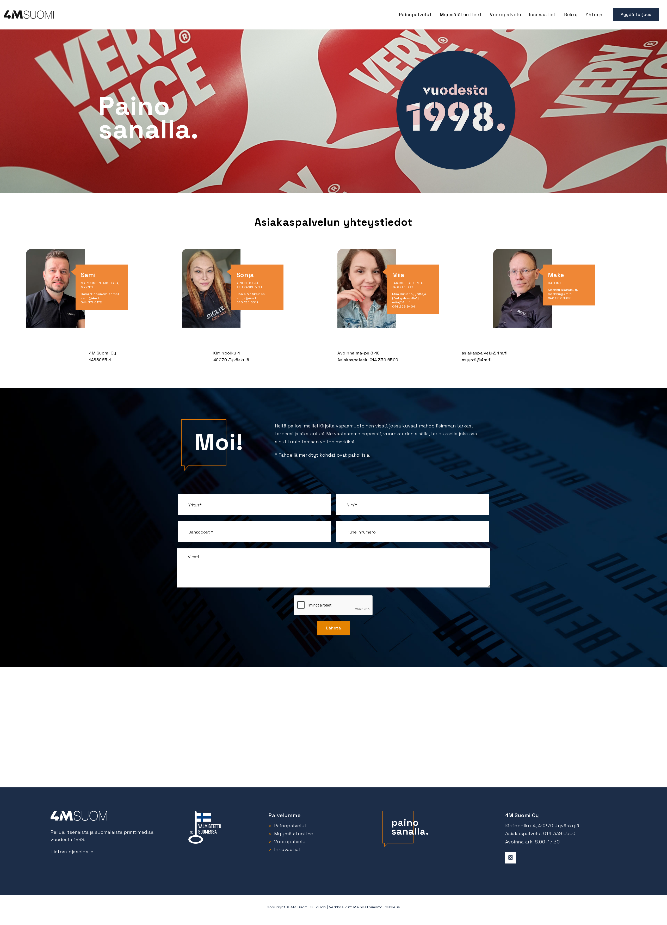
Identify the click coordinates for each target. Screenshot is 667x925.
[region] (333, 108)
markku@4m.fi (560, 294)
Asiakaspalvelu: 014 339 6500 (540, 833)
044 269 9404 (403, 306)
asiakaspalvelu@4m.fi (485, 353)
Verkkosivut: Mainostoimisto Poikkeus (364, 907)
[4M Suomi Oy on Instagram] (510, 858)
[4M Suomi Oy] (29, 11)
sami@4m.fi (90, 298)
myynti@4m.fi (477, 360)
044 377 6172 (91, 302)
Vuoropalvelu (505, 14)
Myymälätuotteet (461, 14)
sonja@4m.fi (247, 298)
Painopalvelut (415, 14)
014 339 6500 (384, 360)
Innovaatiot (542, 14)
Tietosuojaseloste (72, 852)
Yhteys (593, 14)
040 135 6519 (248, 302)
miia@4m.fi (401, 302)
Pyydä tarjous (636, 14)
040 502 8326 (560, 298)
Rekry (571, 14)
